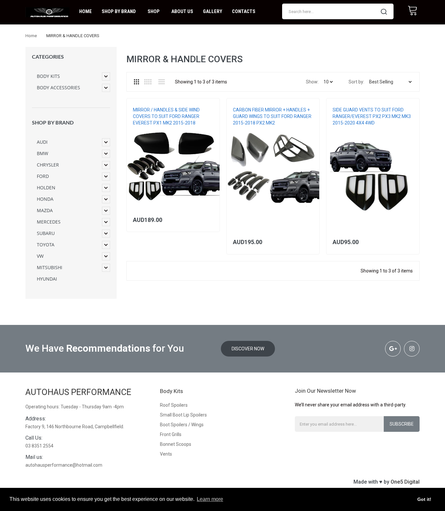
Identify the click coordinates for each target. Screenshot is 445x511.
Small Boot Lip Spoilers (183, 414)
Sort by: (356, 81)
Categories (48, 57)
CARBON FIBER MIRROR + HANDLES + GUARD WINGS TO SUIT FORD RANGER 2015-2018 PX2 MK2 (272, 116)
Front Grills (170, 434)
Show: (312, 81)
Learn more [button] (210, 499)
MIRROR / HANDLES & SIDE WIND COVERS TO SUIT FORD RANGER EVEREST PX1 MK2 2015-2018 (166, 116)
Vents (166, 454)
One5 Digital (405, 482)
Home (31, 35)
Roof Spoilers (174, 405)
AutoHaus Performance (78, 392)
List (161, 81)
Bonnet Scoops (175, 444)
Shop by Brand (53, 122)
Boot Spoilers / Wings (182, 424)
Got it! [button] (424, 499)
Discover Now (248, 348)
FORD (138, 129)
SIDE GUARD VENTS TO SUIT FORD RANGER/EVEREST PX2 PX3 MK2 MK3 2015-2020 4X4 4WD (372, 116)
